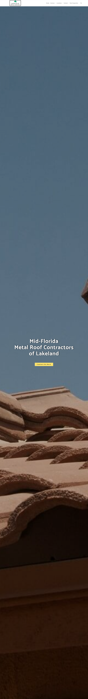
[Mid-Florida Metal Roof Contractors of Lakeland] (15, 3)
